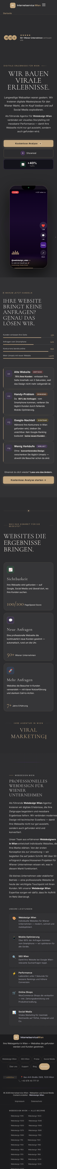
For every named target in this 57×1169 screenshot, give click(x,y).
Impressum (19, 1095)
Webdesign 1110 (17, 1133)
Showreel (29, 153)
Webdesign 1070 (17, 1124)
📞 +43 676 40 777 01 (28, 1074)
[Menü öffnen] (44, 5)
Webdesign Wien (9, 1053)
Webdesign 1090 (17, 1129)
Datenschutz (36, 1095)
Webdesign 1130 (17, 1138)
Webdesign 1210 (17, 1158)
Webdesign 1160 (34, 1143)
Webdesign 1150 (17, 1143)
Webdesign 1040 (35, 1114)
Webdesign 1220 (34, 1158)
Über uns (13, 1060)
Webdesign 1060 (35, 1119)
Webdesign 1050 (17, 1119)
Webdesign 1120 (34, 1133)
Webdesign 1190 (17, 1153)
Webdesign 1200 (34, 1153)
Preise (36, 1053)
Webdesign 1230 (17, 1162)
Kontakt (44, 1060)
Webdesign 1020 (34, 1109)
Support (25, 1060)
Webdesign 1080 (35, 1124)
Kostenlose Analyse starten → (28, 480)
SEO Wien (25, 1053)
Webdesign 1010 (17, 1109)
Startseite (7, 13)
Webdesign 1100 (35, 1129)
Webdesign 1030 (17, 1114)
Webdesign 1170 (17, 1148)
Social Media (49, 1053)
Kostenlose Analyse (28, 143)
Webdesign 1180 (34, 1148)
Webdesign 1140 (34, 1138)
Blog (35, 1060)
